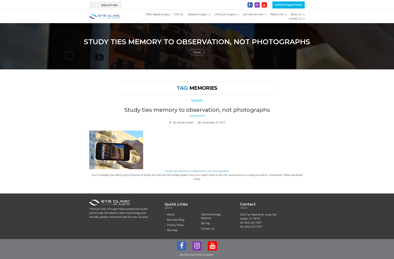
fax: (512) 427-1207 (251, 226)
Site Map (172, 230)
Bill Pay (205, 223)
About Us (296, 14)
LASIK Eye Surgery (225, 14)
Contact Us (295, 18)
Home (197, 52)
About (171, 214)
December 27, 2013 (213, 122)
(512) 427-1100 (109, 5)
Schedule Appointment (288, 4)
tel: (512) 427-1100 (250, 222)
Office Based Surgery (157, 14)
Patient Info (277, 14)
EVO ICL (179, 14)
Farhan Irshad (185, 122)
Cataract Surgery (197, 14)
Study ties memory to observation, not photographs (197, 109)
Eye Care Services (253, 14)
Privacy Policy (175, 225)
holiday (197, 100)
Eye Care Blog (175, 219)
